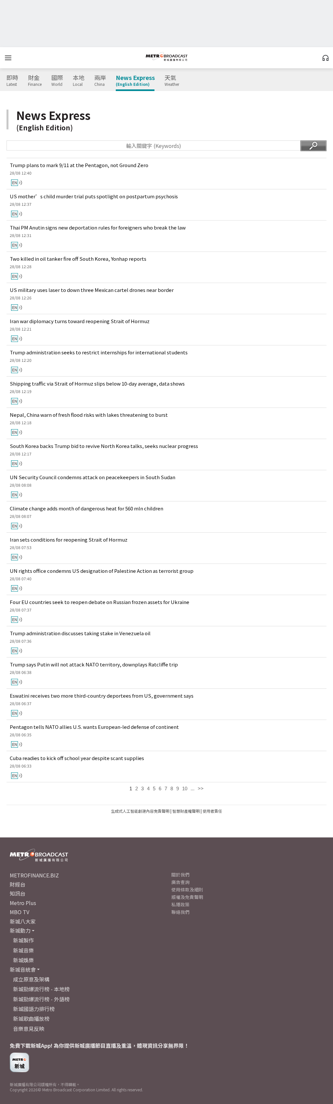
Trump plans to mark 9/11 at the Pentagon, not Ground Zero (79, 165)
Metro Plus (23, 903)
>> (201, 788)
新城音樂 (23, 950)
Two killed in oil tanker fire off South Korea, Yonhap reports (78, 258)
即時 (12, 80)
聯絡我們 (180, 912)
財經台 (17, 884)
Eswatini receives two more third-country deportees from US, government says (101, 695)
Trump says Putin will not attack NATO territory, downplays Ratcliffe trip (94, 664)
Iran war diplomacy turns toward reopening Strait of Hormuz (80, 321)
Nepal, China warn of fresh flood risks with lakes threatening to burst (89, 414)
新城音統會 (23, 969)
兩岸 (100, 80)
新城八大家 (23, 921)
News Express (135, 80)
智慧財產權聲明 (186, 811)
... (192, 788)
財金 (35, 80)
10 (184, 788)
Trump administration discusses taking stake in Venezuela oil (80, 633)
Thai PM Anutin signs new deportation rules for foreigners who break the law (98, 227)
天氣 (172, 80)
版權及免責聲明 (187, 897)
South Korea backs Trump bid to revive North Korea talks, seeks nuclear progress (104, 445)
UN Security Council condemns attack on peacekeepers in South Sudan (92, 477)
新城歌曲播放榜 (31, 1018)
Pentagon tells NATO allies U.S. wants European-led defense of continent (94, 726)
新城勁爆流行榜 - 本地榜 (41, 989)
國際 (57, 80)
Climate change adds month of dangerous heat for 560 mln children (86, 508)
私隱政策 (180, 904)
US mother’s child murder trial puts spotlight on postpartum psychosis (94, 196)
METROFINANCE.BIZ (34, 875)
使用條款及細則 (187, 889)
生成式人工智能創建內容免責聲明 (140, 811)
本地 (79, 80)
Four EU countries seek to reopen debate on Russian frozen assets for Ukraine (99, 601)
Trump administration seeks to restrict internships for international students (99, 352)
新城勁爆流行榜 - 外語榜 (41, 999)
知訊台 (17, 893)
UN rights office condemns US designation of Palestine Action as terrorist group (101, 570)
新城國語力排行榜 (34, 1009)
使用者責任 (212, 811)
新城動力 (20, 930)
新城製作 (23, 940)
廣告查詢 (180, 882)
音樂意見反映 (28, 1028)
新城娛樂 (23, 960)
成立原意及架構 (31, 979)
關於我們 (180, 874)
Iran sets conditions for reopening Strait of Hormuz (68, 539)
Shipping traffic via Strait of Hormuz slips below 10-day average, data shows (97, 383)
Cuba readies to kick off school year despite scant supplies (77, 758)
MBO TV (19, 912)
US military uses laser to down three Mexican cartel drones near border (92, 289)
